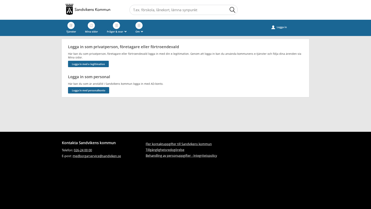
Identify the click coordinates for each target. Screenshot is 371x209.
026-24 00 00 (83, 150)
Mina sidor (91, 31)
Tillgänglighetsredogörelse (165, 150)
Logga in (279, 27)
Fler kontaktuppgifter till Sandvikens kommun (179, 144)
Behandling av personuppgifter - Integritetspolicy (181, 155)
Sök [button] (232, 10)
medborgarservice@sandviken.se (97, 156)
